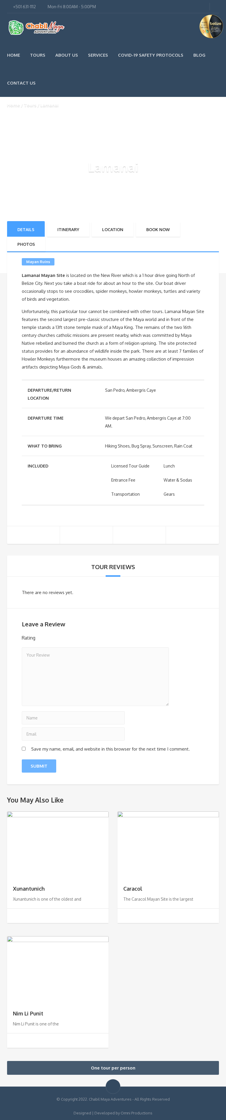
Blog (199, 55)
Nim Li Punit (28, 1013)
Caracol (132, 888)
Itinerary (68, 229)
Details (25, 229)
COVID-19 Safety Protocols (150, 55)
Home (13, 55)
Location (112, 229)
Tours (37, 55)
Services (98, 55)
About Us (66, 55)
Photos (26, 244)
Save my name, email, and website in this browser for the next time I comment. (110, 749)
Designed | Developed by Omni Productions (113, 1113)
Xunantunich (29, 888)
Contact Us (21, 83)
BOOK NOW (158, 229)
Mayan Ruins (38, 261)
